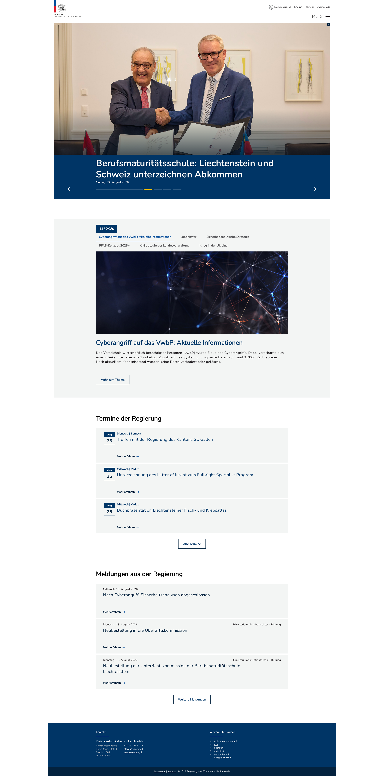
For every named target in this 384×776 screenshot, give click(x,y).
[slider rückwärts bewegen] (70, 189)
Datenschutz (323, 6)
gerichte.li (219, 751)
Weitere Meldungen (192, 699)
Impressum (160, 771)
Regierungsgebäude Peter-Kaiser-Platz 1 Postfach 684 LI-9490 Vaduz (106, 750)
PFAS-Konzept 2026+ (114, 246)
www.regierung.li (133, 752)
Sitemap (171, 771)
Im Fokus (106, 229)
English (298, 6)
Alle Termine (192, 544)
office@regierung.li (133, 748)
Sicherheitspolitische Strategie (228, 237)
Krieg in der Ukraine (214, 246)
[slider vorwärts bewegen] (314, 189)
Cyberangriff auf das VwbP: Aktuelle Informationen (135, 237)
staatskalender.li (222, 757)
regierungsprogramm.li (225, 741)
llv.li (216, 744)
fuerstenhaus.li (221, 754)
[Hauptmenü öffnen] (328, 17)
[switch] (328, 24)
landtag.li (218, 747)
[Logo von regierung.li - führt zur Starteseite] (68, 8)
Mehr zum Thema (113, 380)
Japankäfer (188, 237)
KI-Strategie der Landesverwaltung (164, 246)
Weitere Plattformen (222, 732)
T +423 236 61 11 (133, 745)
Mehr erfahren (112, 612)
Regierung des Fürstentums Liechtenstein (119, 741)
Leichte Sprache (282, 6)
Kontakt (310, 6)
